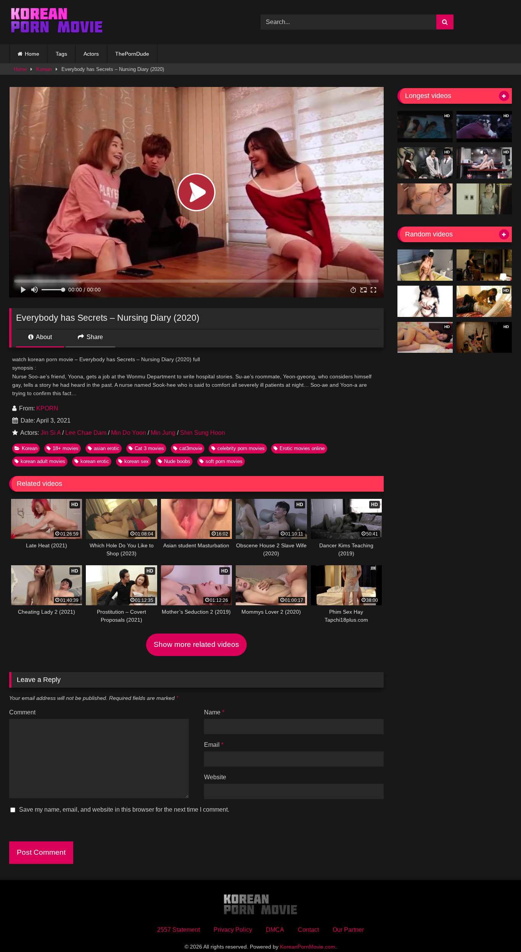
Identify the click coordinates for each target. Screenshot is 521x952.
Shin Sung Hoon (202, 432)
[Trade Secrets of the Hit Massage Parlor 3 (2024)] (425, 265)
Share (94, 337)
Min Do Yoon (128, 432)
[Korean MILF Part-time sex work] (484, 199)
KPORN (47, 408)
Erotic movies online (302, 448)
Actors (91, 54)
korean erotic (94, 461)
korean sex (136, 461)
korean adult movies (43, 461)
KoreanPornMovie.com (307, 947)
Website (215, 777)
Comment (22, 712)
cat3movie (190, 448)
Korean (44, 69)
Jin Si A (50, 432)
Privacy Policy (233, 929)
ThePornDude (132, 54)
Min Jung (163, 432)
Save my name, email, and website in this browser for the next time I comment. (124, 809)
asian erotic (106, 448)
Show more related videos (196, 644)
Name (214, 712)
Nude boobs (177, 461)
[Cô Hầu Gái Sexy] (484, 265)
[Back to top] (497, 929)
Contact (308, 929)
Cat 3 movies (149, 448)
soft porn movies (224, 461)
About (43, 337)
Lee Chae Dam (85, 432)
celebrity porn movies (241, 448)
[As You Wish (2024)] (425, 301)
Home (32, 54)
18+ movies (66, 448)
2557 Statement (178, 929)
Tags (61, 54)
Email (214, 744)
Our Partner (348, 929)
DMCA (275, 929)
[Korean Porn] (57, 22)
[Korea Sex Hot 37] (425, 199)
